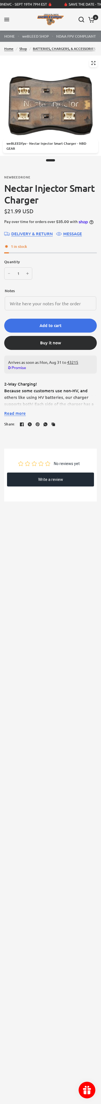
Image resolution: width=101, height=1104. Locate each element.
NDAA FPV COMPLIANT (76, 36)
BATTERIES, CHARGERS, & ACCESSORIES (64, 48)
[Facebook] (22, 424)
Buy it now (50, 342)
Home (8, 48)
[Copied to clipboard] (53, 424)
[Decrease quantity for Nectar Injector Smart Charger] (8, 273)
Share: (9, 424)
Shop (23, 48)
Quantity (12, 261)
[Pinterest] (37, 424)
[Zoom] (93, 63)
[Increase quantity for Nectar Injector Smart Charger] (27, 273)
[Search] (81, 19)
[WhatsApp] (45, 424)
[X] (29, 424)
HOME (9, 36)
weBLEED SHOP (35, 36)
